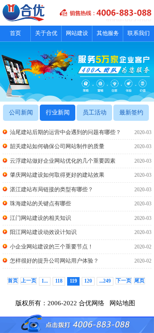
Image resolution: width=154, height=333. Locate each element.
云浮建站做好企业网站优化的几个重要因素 (80, 161)
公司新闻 (21, 112)
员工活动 (95, 112)
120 (88, 281)
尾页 (139, 280)
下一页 (123, 280)
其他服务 (108, 33)
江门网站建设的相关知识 (80, 218)
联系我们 (138, 33)
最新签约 (131, 112)
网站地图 (124, 303)
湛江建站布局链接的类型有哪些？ (80, 189)
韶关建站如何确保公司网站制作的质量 (80, 146)
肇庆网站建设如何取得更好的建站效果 (80, 175)
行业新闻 (58, 112)
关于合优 (46, 33)
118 (58, 281)
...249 (105, 281)
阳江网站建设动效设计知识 (80, 232)
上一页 (28, 280)
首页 (15, 33)
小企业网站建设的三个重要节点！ (80, 246)
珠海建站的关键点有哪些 (80, 203)
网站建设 (77, 33)
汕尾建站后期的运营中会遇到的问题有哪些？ (80, 132)
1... (44, 281)
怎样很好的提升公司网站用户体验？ (80, 260)
